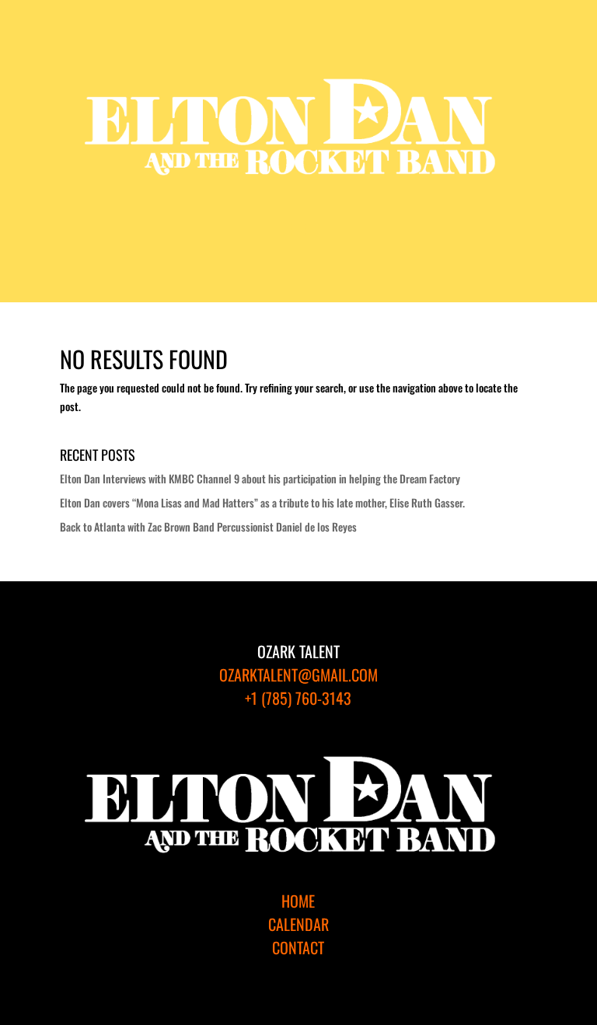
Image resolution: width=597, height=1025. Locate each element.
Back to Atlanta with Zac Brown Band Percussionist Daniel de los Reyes (208, 526)
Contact (298, 947)
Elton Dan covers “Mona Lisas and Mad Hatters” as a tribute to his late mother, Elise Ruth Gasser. (262, 502)
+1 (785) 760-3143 (298, 697)
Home (298, 900)
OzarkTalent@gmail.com (298, 674)
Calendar (298, 924)
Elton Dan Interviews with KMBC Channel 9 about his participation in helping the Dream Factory (260, 478)
